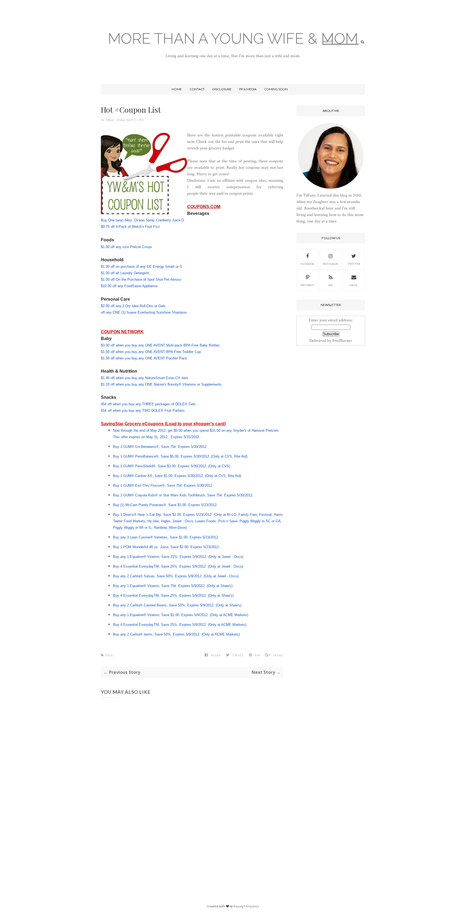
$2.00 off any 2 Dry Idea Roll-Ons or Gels (133, 306)
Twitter (353, 264)
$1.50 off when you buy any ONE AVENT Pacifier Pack (144, 358)
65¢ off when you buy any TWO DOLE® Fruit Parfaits (143, 411)
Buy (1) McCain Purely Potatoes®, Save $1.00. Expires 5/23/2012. (166, 505)
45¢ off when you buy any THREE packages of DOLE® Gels (148, 404)
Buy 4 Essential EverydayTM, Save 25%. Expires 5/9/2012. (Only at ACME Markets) (179, 625)
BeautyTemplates (246, 906)
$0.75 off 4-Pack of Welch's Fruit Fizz (130, 227)
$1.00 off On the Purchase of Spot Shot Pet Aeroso (141, 279)
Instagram (330, 264)
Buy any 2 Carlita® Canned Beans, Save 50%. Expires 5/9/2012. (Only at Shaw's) (177, 605)
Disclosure (222, 89)
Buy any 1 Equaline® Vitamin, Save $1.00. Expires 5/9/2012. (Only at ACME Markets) (180, 615)
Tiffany (110, 120)
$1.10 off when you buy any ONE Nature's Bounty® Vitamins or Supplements (161, 384)
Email (354, 285)
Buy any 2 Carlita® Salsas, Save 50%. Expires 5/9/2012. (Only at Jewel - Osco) (176, 576)
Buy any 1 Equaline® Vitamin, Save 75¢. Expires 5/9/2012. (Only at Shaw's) (172, 586)
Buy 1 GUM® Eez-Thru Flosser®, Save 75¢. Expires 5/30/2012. (163, 485)
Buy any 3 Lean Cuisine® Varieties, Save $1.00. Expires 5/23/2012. (166, 537)
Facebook (307, 264)
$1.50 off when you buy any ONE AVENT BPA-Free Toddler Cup (151, 352)
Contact (197, 89)
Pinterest (307, 285)
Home (177, 89)
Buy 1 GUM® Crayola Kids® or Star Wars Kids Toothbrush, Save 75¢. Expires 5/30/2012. (184, 495)
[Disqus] (192, 794)
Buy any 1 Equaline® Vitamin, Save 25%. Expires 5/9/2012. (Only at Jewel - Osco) (178, 557)
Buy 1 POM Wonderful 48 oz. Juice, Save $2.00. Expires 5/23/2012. (167, 547)
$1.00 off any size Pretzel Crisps (126, 247)
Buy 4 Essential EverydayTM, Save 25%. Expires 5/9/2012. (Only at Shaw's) (173, 595)
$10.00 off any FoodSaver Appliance (129, 286)
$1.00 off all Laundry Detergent (125, 273)
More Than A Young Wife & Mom (233, 38)
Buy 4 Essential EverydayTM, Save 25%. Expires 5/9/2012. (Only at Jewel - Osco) (178, 566)
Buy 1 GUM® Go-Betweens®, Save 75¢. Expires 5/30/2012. (160, 447)
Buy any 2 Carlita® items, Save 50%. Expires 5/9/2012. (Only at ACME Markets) (176, 634)
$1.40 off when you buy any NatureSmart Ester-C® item (144, 378)
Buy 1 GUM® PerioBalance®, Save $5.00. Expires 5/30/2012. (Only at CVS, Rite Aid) (180, 456)
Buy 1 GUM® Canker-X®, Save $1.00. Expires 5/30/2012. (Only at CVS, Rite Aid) (177, 476)
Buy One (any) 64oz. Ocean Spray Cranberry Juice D (142, 220)
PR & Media (247, 89)
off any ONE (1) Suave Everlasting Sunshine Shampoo (144, 312)
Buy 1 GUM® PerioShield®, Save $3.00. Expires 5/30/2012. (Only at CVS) (171, 466)
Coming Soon (276, 89)
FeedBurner (342, 341)
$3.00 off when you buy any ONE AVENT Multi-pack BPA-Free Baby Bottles (160, 345)
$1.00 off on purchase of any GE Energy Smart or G (141, 267)
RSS (330, 285)
